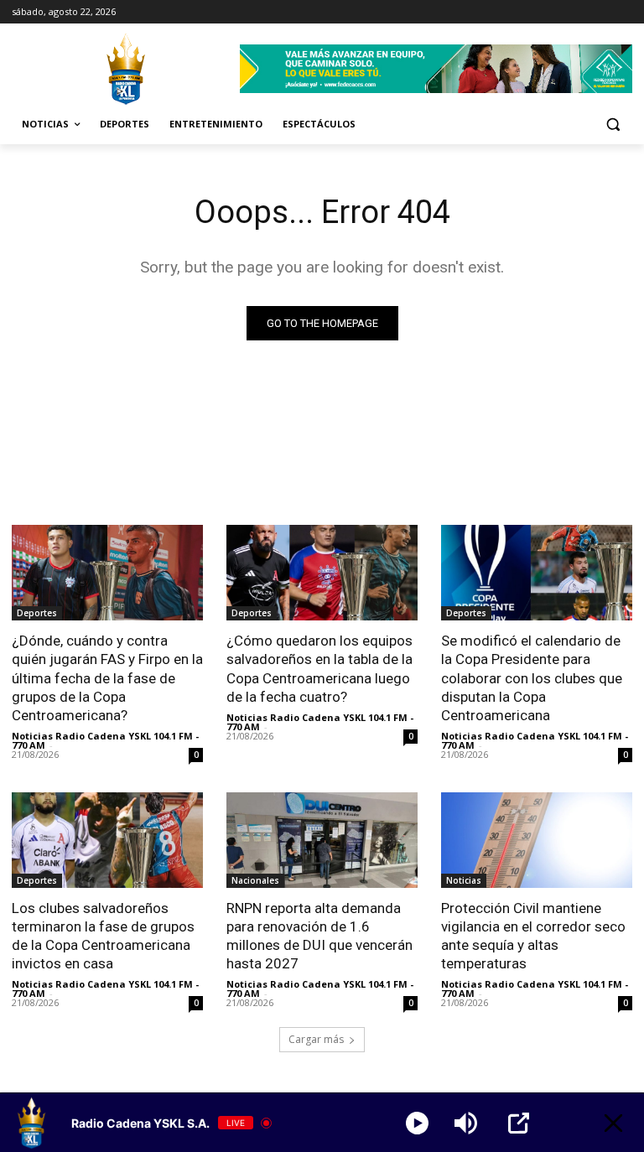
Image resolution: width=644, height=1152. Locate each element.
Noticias (463, 880)
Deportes (37, 613)
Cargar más (316, 1039)
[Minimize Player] (613, 1123)
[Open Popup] (518, 1123)
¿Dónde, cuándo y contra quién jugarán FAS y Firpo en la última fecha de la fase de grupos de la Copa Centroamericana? (107, 677)
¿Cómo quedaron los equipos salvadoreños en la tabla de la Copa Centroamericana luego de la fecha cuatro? (319, 668)
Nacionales (255, 880)
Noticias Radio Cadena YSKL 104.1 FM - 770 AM (105, 740)
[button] (612, 124)
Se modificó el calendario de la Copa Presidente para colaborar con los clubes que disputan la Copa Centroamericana (531, 677)
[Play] (417, 1123)
